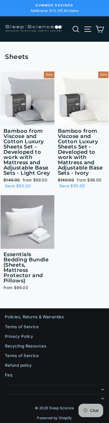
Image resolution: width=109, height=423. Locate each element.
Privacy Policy (19, 336)
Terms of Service (22, 326)
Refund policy (18, 365)
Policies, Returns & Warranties (34, 316)
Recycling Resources (25, 346)
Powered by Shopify (54, 418)
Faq (8, 375)
